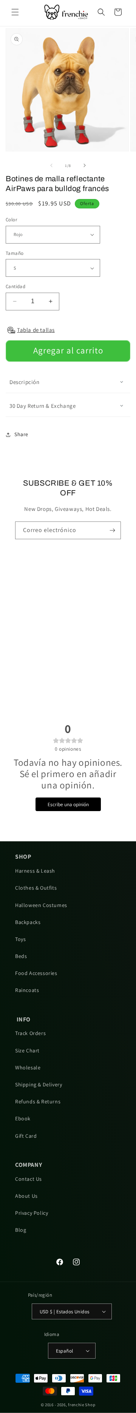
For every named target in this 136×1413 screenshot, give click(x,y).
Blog (20, 1229)
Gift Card (26, 1135)
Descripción (24, 382)
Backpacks (27, 922)
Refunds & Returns (37, 1101)
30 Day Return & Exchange (42, 405)
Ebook (23, 1118)
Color (11, 219)
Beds (21, 956)
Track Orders (30, 1033)
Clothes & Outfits (36, 887)
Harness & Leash (35, 870)
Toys (20, 939)
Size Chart (27, 1050)
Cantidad (15, 286)
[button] (15, 12)
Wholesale (27, 1067)
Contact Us (28, 1178)
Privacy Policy (31, 1212)
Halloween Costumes (41, 905)
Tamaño (14, 253)
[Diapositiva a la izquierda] (51, 165)
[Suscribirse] (112, 530)
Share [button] (21, 434)
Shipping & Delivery (38, 1084)
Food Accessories (36, 973)
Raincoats (27, 990)
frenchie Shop (81, 1404)
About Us (26, 1195)
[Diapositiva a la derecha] (84, 165)
